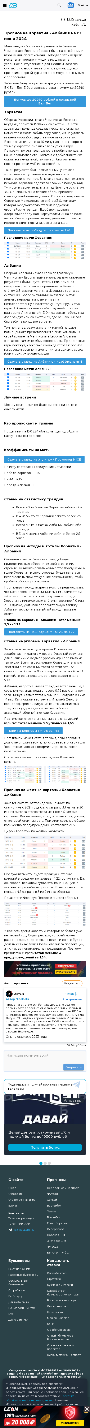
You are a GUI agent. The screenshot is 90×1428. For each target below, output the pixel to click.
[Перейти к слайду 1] (40, 1163)
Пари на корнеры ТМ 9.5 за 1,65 (33, 731)
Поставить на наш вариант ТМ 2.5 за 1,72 (41, 632)
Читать (70, 993)
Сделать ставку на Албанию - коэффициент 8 (45, 361)
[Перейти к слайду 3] (49, 1163)
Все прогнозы (72, 999)
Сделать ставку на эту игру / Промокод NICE (44, 459)
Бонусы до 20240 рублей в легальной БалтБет (45, 101)
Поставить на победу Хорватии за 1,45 (39, 230)
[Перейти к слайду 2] (45, 1163)
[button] (72, 983)
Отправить (74, 1067)
